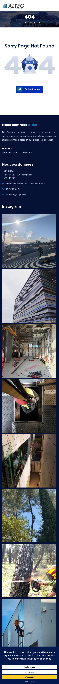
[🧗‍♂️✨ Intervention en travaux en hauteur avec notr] (29, 461)
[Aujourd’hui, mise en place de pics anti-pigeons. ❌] (29, 296)
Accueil (22, 23)
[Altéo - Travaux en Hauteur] (13, 5)
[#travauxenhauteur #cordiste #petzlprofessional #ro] (29, 515)
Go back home (32, 89)
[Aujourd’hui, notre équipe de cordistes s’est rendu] (29, 406)
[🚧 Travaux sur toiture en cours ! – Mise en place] (29, 241)
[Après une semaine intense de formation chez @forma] (29, 351)
